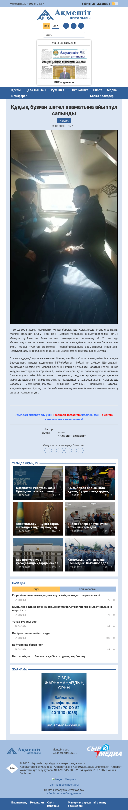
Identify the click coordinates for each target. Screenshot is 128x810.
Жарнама (103, 3)
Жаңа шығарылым (66, 42)
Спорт (97, 90)
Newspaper (19, 96)
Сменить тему (115, 3)
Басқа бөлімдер (102, 96)
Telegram (106, 415)
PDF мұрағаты (64, 82)
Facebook (59, 415)
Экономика (80, 90)
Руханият (57, 90)
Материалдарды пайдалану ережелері (87, 804)
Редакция (37, 802)
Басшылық (19, 802)
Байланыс (89, 3)
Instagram (74, 415)
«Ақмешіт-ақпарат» (72, 435)
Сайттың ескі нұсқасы (64, 784)
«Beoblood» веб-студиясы (64, 793)
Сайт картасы (53, 804)
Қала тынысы (36, 90)
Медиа (112, 90)
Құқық (64, 120)
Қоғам (16, 90)
